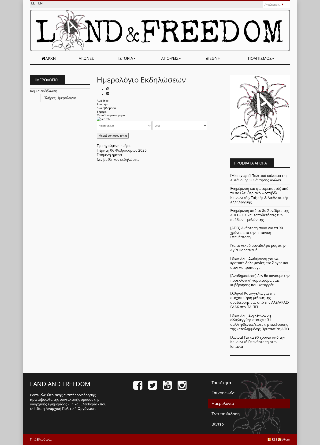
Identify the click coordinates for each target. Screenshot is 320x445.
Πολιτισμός (260, 58)
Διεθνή (213, 58)
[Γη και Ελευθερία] (160, 30)
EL (33, 3)
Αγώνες (86, 58)
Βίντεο (218, 424)
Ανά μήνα (103, 104)
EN (40, 3)
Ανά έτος (102, 101)
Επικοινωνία (223, 393)
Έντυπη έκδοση (226, 413)
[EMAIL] (107, 94)
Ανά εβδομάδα (106, 108)
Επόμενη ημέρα (109, 154)
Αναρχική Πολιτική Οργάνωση (70, 408)
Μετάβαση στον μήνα (111, 115)
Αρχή (50, 58)
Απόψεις (170, 58)
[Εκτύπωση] (107, 89)
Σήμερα (101, 112)
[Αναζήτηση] (103, 119)
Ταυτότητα (221, 382)
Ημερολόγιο (223, 403)
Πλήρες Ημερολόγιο (60, 97)
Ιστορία (125, 58)
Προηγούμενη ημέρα (113, 145)
